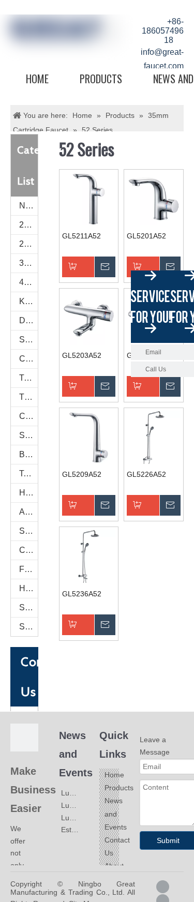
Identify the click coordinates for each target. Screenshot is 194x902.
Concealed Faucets (28, 416)
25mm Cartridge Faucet (28, 224)
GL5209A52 (81, 474)
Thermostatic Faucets (28, 397)
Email (153, 352)
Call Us (155, 369)
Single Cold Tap (28, 339)
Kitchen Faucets (28, 301)
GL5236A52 (81, 594)
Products (101, 78)
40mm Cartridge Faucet (28, 282)
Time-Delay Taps (28, 377)
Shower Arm (28, 531)
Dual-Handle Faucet (28, 320)
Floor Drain (28, 569)
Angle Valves (28, 511)
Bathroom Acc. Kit (28, 454)
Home (37, 78)
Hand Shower (28, 492)
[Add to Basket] (89, 267)
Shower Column (28, 435)
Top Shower (28, 473)
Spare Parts (28, 607)
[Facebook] (162, 886)
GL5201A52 (146, 236)
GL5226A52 (146, 474)
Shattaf (28, 626)
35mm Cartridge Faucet (28, 263)
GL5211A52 (81, 236)
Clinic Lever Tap (28, 358)
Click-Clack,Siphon (28, 550)
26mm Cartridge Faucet (28, 243)
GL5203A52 (81, 355)
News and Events (116, 813)
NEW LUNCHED (28, 205)
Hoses (28, 588)
